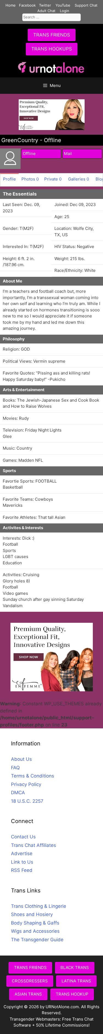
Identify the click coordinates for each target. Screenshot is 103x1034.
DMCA (18, 792)
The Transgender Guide (37, 939)
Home (10, 5)
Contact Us (23, 836)
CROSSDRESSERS (30, 981)
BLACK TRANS (74, 967)
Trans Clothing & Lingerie (38, 906)
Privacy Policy (26, 784)
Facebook (27, 5)
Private (53, 179)
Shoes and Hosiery (32, 914)
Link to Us (22, 862)
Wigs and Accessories (35, 931)
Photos (30, 179)
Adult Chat (46, 11)
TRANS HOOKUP (72, 994)
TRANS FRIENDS (51, 35)
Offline (29, 153)
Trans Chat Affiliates (33, 845)
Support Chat (86, 5)
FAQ (15, 767)
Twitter (45, 5)
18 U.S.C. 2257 (27, 801)
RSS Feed (21, 870)
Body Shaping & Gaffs (35, 923)
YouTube (62, 5)
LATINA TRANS (76, 981)
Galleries (78, 179)
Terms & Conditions (32, 776)
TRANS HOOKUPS (51, 49)
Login (64, 11)
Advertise (21, 853)
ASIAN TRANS (28, 994)
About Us (21, 759)
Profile (9, 179)
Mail (68, 153)
